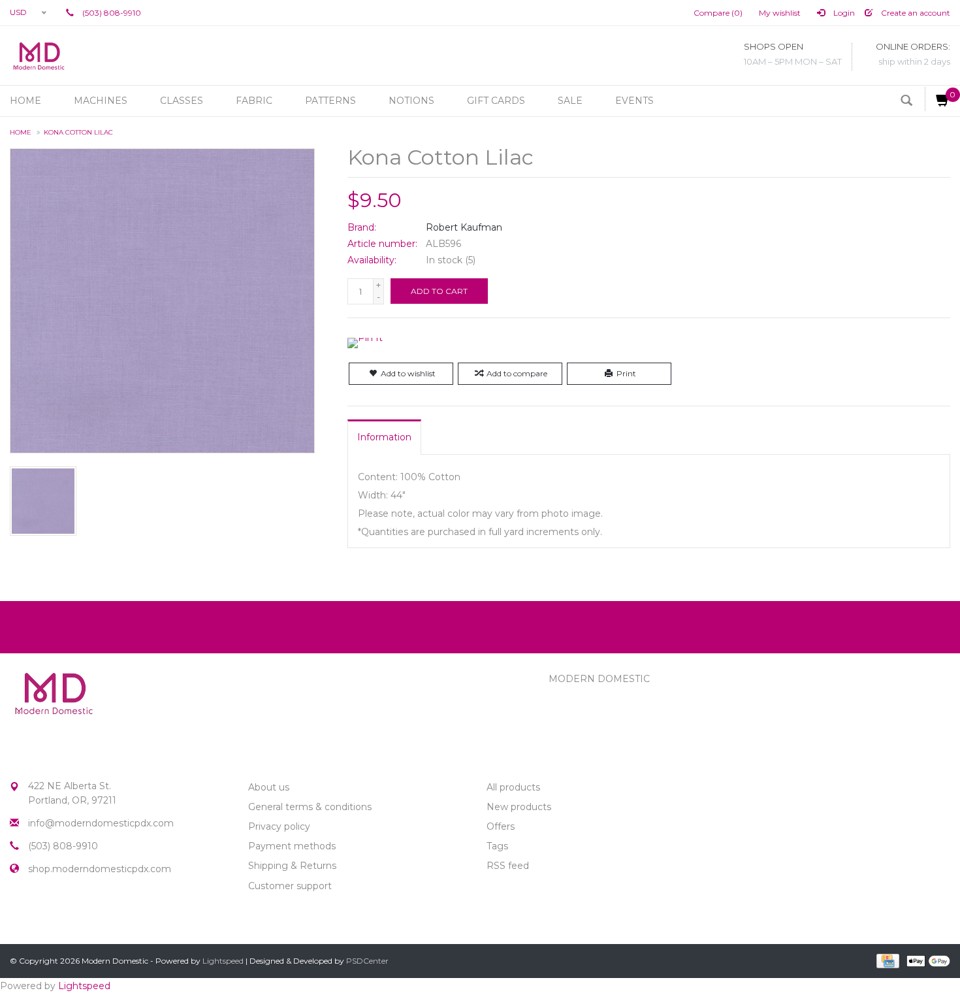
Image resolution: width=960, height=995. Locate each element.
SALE (570, 100)
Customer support (290, 886)
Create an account (914, 13)
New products (519, 807)
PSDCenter (367, 961)
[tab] (384, 437)
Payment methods (292, 846)
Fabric (254, 100)
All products (513, 787)
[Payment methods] (886, 960)
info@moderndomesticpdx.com (101, 823)
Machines (100, 100)
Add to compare (517, 373)
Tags (497, 846)
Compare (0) (718, 13)
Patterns (330, 100)
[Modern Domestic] (39, 55)
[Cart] (937, 99)
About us (268, 787)
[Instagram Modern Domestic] (43, 914)
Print (626, 373)
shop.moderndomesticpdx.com (99, 869)
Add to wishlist (408, 373)
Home (25, 100)
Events (634, 100)
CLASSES (181, 100)
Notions (411, 100)
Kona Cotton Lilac (78, 132)
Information (384, 437)
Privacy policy (279, 826)
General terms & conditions (310, 807)
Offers (501, 826)
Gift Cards (496, 100)
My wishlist (780, 13)
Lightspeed (223, 961)
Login (843, 13)
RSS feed (508, 866)
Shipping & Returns (292, 866)
